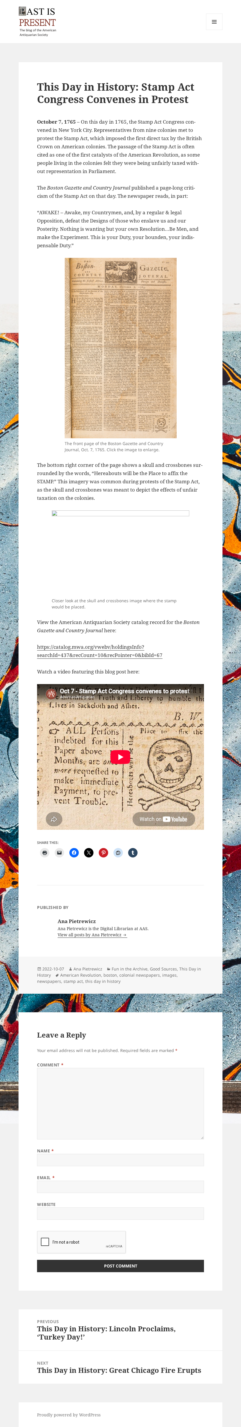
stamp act (73, 981)
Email (46, 1177)
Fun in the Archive (130, 969)
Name (45, 1151)
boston (110, 975)
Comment (50, 1065)
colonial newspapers (139, 975)
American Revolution (80, 975)
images (169, 975)
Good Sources (163, 969)
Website (46, 1204)
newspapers (49, 981)
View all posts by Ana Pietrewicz (90, 934)
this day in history (102, 981)
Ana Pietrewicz (87, 969)
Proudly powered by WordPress (69, 1415)
